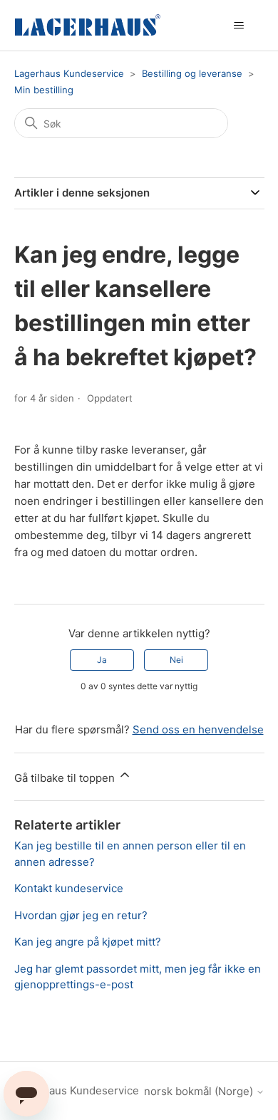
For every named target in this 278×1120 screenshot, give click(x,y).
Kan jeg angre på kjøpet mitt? (87, 941)
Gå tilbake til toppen (66, 778)
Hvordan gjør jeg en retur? (81, 915)
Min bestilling (43, 89)
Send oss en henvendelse (198, 729)
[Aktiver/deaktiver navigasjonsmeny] (239, 25)
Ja (102, 659)
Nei (176, 659)
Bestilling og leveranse (192, 73)
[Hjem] (88, 25)
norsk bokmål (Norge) (200, 1091)
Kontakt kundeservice (68, 888)
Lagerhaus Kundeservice (69, 73)
